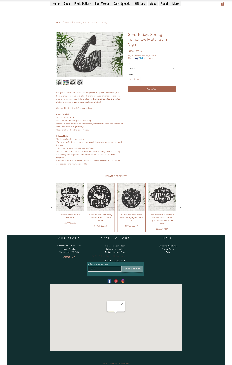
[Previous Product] (51, 207)
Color (131, 63)
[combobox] (152, 68)
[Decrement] (130, 79)
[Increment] (138, 79)
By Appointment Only (115, 252)
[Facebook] (109, 281)
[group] (116, 207)
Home (59, 22)
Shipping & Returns (168, 245)
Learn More (148, 58)
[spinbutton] (134, 79)
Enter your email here (98, 264)
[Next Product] (180, 207)
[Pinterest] (116, 281)
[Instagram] (122, 281)
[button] (222, 3)
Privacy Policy (168, 249)
